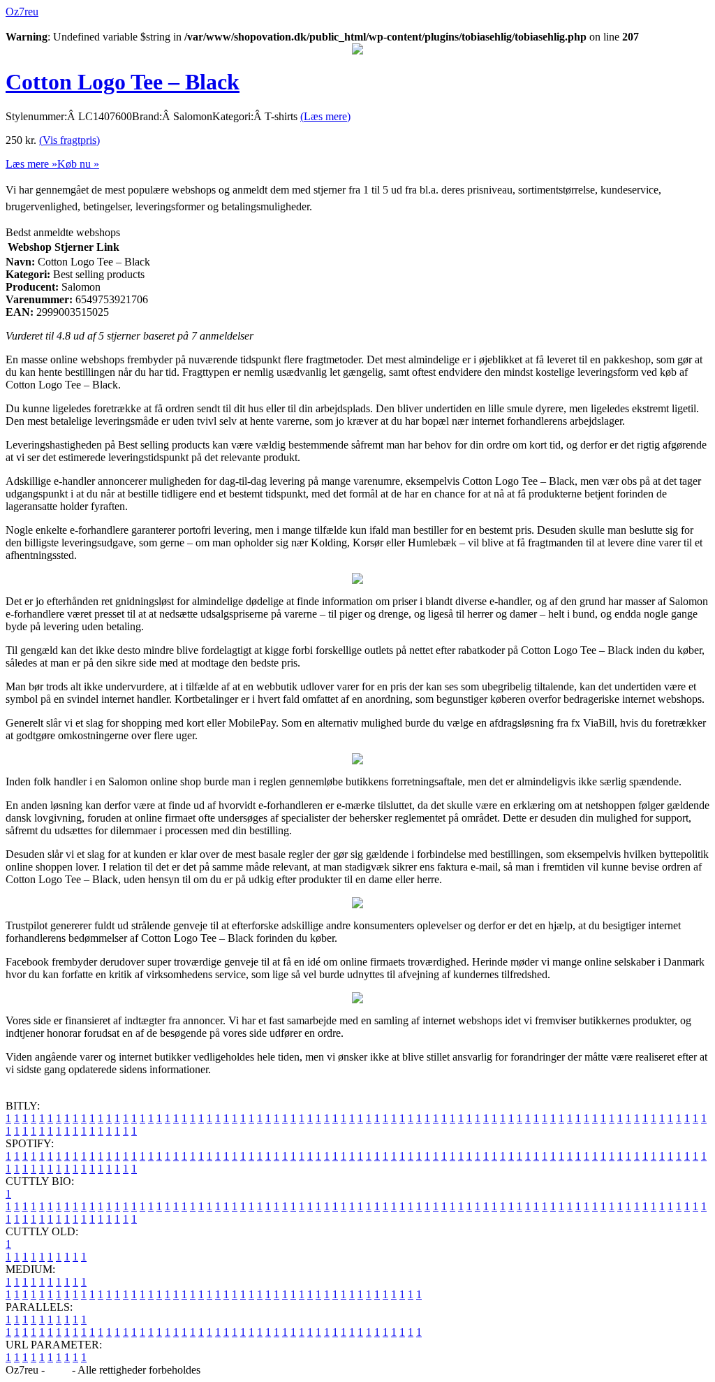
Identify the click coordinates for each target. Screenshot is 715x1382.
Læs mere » (31, 164)
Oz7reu (22, 11)
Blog (58, 1370)
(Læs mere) (325, 116)
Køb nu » (78, 164)
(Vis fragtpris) (69, 140)
